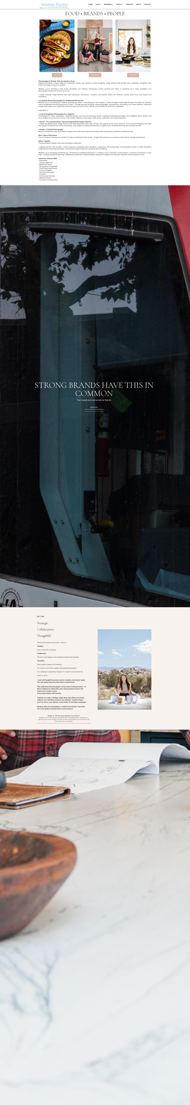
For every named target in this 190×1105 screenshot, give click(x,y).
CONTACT (147, 4)
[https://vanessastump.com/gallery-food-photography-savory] (57, 45)
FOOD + (98, 4)
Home (90, 4)
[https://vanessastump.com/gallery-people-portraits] (133, 45)
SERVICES (129, 4)
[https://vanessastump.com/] (54, 4)
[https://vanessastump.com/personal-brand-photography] (95, 45)
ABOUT (138, 4)
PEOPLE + (119, 4)
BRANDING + (108, 4)
